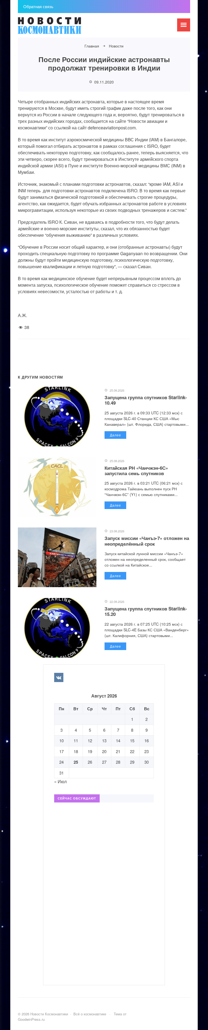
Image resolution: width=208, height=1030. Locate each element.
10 (61, 740)
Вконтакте (58, 677)
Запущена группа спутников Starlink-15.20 (146, 611)
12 (90, 740)
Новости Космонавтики (58, 28)
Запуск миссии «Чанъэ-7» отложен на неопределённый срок (147, 541)
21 (118, 751)
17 (61, 751)
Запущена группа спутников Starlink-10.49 (146, 400)
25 (76, 762)
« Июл (60, 781)
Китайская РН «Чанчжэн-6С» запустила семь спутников (136, 470)
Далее (115, 435)
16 (146, 740)
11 (76, 740)
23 (146, 751)
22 (132, 751)
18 (76, 751)
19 (90, 751)
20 (104, 751)
